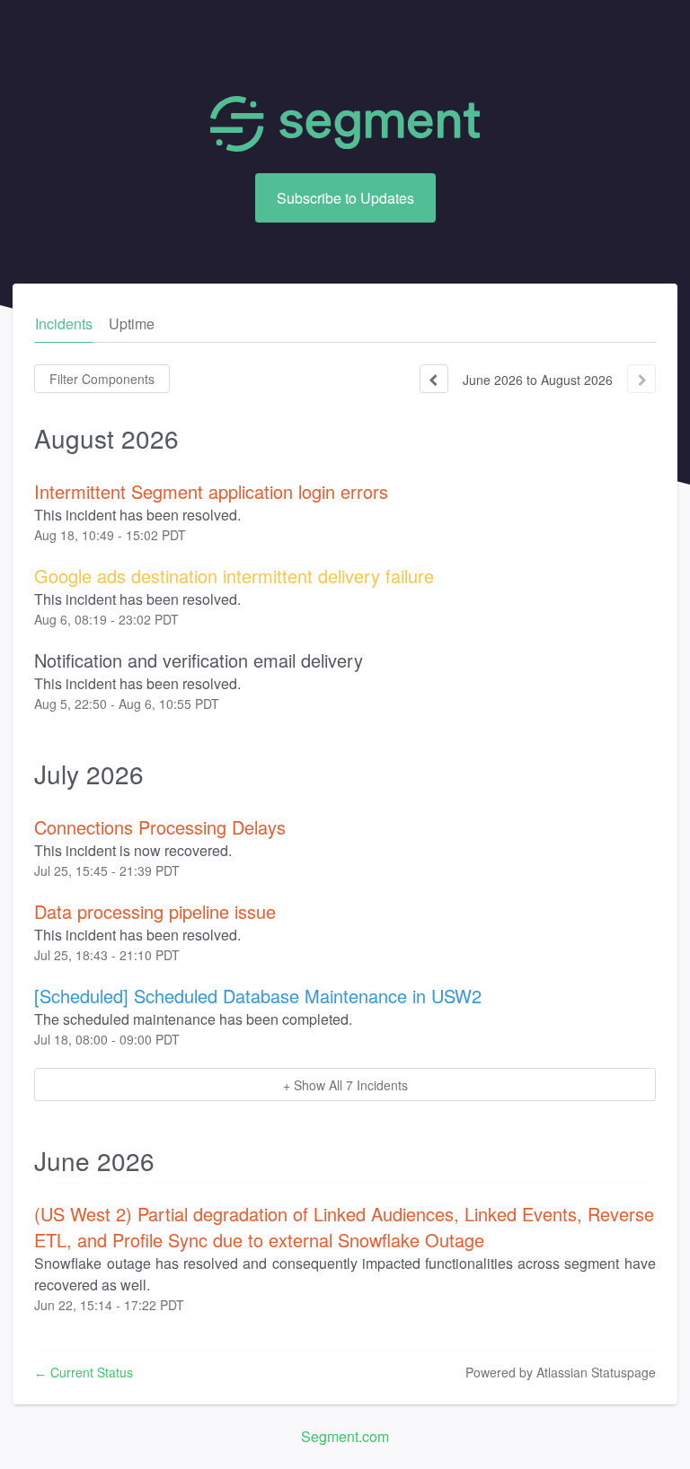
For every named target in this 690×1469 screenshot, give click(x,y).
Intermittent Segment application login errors (211, 491)
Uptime (132, 323)
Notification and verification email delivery (198, 660)
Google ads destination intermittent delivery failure (234, 576)
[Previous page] (434, 378)
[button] (345, 198)
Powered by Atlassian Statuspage (560, 1372)
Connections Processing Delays (160, 827)
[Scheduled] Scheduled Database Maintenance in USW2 (258, 996)
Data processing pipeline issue (155, 911)
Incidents (64, 323)
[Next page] (641, 378)
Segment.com (345, 1436)
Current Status (83, 1372)
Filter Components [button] (102, 378)
